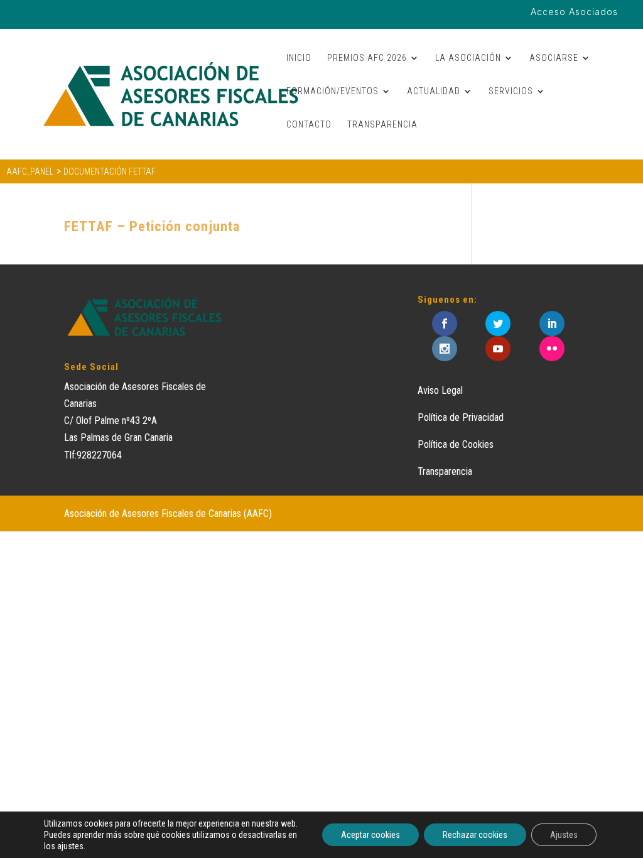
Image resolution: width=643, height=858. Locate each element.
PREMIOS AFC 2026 (367, 58)
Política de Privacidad (461, 417)
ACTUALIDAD (433, 91)
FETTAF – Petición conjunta (152, 226)
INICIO (298, 58)
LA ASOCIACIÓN (468, 58)
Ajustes (564, 835)
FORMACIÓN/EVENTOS (332, 91)
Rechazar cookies (475, 835)
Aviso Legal (440, 390)
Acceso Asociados (574, 12)
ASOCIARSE (553, 58)
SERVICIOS (511, 91)
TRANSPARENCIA (382, 124)
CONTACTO (309, 124)
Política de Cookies (456, 444)
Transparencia (445, 471)
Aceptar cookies (370, 835)
